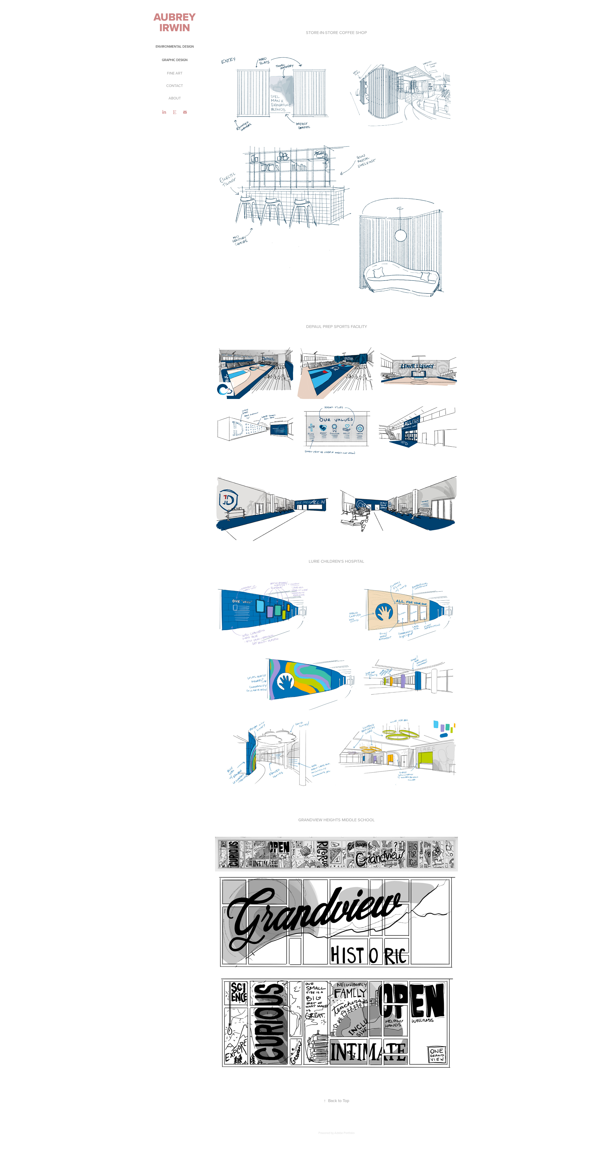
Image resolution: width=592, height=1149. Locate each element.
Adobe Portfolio (344, 1133)
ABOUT (175, 98)
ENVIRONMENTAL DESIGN (175, 46)
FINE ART (174, 73)
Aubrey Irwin (176, 22)
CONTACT (174, 85)
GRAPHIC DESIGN (175, 60)
